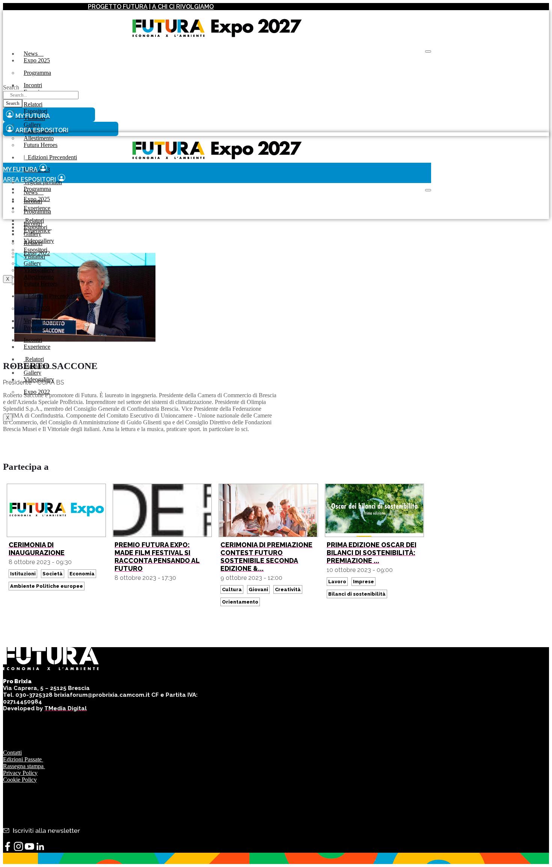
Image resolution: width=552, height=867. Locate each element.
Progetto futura (118, 6)
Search (11, 87)
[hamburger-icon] (428, 51)
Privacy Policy (20, 773)
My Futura (20, 169)
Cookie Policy (20, 779)
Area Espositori (29, 179)
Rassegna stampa (24, 766)
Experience (37, 230)
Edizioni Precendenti (50, 157)
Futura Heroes (40, 145)
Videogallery (39, 379)
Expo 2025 (37, 60)
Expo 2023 (37, 308)
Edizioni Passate (23, 759)
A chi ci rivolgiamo (183, 6)
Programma (37, 73)
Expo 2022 (37, 392)
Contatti (12, 752)
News (34, 53)
